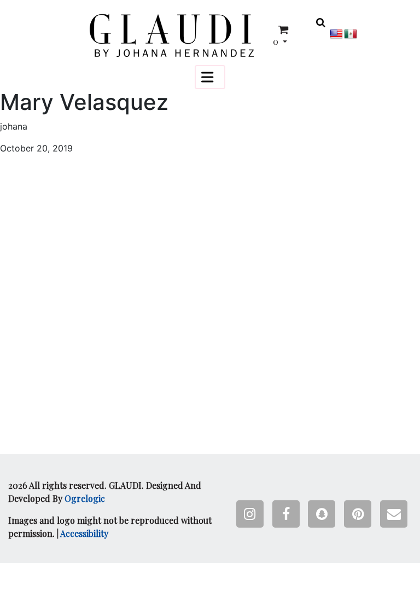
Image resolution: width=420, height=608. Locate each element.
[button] (172, 35)
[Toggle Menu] (210, 77)
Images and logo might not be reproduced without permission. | (110, 527)
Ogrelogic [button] (85, 498)
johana (13, 126)
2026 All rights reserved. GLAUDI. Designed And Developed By (104, 492)
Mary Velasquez (84, 102)
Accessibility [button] (84, 533)
